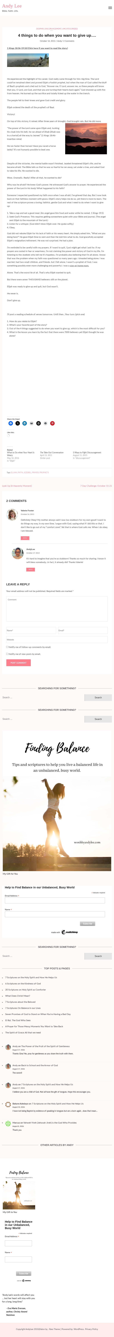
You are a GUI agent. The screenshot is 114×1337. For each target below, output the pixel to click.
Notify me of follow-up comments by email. (30, 647)
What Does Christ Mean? (17, 996)
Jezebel (27, 473)
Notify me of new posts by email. (25, 654)
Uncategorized (70, 29)
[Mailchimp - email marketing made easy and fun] (64, 930)
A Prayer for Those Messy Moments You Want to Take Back (34, 1026)
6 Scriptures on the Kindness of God (23, 984)
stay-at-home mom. (79, 266)
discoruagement (52, 29)
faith (20, 473)
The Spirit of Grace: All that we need (23, 1033)
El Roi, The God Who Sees (18, 1020)
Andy (59, 41)
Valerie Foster (27, 510)
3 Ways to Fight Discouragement (87, 453)
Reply (25, 538)
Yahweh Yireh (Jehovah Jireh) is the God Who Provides (50, 1123)
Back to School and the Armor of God (39, 1065)
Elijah (14, 473)
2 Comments (68, 41)
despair (40, 29)
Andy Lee (12, 6)
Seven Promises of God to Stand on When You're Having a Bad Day (38, 1014)
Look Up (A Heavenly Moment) (17, 486)
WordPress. (79, 1329)
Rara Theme (54, 1329)
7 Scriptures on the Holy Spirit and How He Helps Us (31, 977)
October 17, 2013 (33, 553)
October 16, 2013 (27, 514)
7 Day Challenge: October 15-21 (96, 486)
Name (8, 909)
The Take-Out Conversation (52, 453)
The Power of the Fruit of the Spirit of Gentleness (45, 1046)
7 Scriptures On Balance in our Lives (23, 1008)
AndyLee (30, 549)
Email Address (12, 895)
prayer (35, 473)
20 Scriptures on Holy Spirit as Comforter (25, 990)
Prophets (44, 473)
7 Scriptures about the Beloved (20, 1002)
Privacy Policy (91, 1329)
